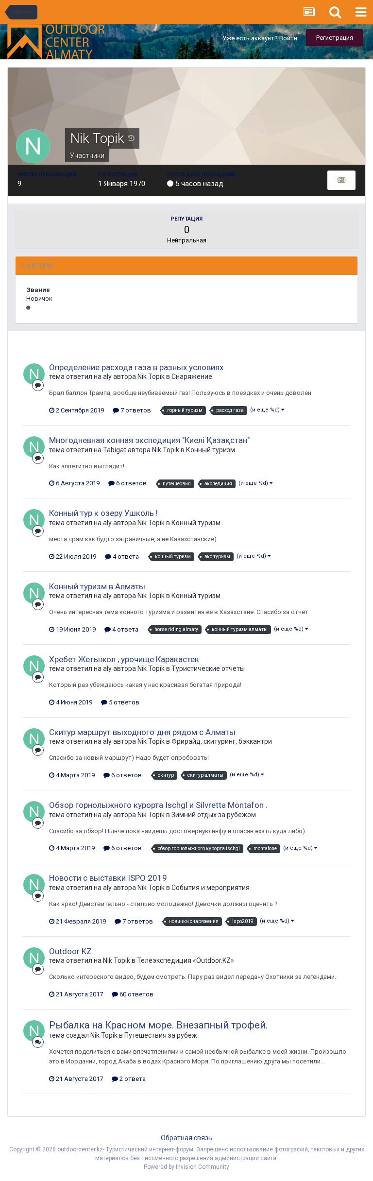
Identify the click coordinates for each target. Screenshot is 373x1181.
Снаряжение (191, 376)
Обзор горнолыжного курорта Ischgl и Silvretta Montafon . (158, 805)
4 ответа (125, 556)
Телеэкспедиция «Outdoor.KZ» (185, 960)
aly (107, 376)
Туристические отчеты (208, 668)
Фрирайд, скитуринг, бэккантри (221, 741)
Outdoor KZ (70, 951)
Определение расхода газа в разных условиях (136, 367)
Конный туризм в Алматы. (98, 586)
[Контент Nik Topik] (341, 180)
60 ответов (135, 994)
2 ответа (132, 1078)
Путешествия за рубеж (160, 1035)
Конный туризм (210, 450)
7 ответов (135, 410)
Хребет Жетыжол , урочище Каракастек (124, 659)
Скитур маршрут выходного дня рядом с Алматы (142, 732)
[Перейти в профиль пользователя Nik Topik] (34, 374)
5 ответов (123, 702)
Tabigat (114, 450)
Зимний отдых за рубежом (213, 815)
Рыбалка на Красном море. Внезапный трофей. (158, 1025)
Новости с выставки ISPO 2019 (108, 878)
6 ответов (131, 483)
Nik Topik (151, 376)
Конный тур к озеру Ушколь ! (103, 513)
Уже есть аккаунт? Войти (259, 38)
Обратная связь (186, 1138)
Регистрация (334, 37)
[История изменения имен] (131, 138)
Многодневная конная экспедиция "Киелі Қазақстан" (149, 440)
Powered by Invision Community (186, 1167)
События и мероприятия (210, 887)
